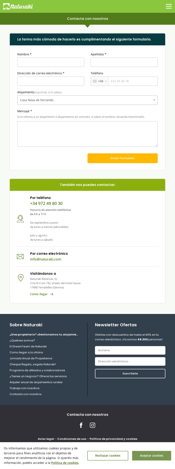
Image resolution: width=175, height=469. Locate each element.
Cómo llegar (39, 294)
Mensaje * (24, 111)
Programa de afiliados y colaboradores (37, 370)
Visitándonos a (43, 273)
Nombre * (24, 54)
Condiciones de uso (71, 439)
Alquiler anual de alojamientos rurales (36, 382)
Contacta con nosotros (26, 394)
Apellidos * (98, 54)
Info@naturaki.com (45, 259)
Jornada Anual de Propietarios (31, 358)
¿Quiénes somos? (22, 340)
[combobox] (100, 81)
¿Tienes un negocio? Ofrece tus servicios (38, 376)
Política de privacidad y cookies (113, 439)
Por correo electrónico (49, 253)
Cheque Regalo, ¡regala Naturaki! (33, 364)
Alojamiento (39, 92)
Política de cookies (65, 463)
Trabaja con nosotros (24, 388)
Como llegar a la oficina (26, 352)
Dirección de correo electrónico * (40, 73)
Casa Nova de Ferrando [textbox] (36, 100)
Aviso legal (46, 439)
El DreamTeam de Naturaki (28, 346)
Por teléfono (40, 198)
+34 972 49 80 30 (46, 203)
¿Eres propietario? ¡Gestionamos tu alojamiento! (45, 334)
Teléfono (97, 73)
